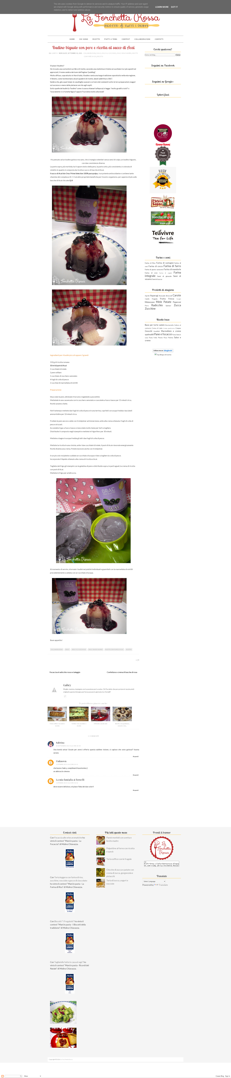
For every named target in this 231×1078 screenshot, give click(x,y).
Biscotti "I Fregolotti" (64, 921)
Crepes (178, 328)
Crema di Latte (157, 328)
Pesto (160, 338)
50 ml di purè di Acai (58, 365)
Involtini (157, 331)
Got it (174, 7)
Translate (163, 885)
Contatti (159, 39)
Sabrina (60, 742)
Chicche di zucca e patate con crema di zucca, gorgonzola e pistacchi (120, 873)
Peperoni (177, 302)
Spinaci (168, 306)
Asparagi (154, 295)
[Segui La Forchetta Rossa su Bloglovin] (163, 352)
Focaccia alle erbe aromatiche (68, 837)
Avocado (162, 296)
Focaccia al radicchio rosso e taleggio (65, 672)
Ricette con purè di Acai (114, 649)
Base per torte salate (155, 325)
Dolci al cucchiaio (109, 53)
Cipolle (147, 299)
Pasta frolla (153, 338)
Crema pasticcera (169, 328)
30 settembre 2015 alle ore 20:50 (68, 746)
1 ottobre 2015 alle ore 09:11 (67, 764)
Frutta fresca (167, 298)
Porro (147, 306)
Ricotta (100, 56)
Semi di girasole (164, 276)
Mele (159, 301)
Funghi (179, 299)
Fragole (154, 299)
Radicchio (157, 305)
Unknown (61, 761)
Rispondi (135, 756)
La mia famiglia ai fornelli (70, 779)
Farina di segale (165, 273)
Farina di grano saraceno (154, 269)
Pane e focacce (163, 334)
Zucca (177, 305)
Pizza (165, 338)
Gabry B (55, 53)
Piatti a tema (110, 39)
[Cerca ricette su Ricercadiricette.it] (163, 355)
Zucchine (150, 308)
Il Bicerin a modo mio (100, 724)
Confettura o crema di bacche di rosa (122, 672)
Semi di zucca (157, 279)
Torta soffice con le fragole (119, 859)
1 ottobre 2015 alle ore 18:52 (67, 783)
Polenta (170, 338)
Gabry (67, 685)
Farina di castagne (164, 263)
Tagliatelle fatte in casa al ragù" (68, 962)
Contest (126, 39)
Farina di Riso (150, 263)
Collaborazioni (142, 39)
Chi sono (83, 39)
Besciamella (169, 325)
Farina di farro (172, 266)
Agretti (147, 296)
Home (72, 39)
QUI (71, 180)
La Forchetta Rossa (66, 1059)
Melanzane (150, 302)
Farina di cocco (156, 266)
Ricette (96, 39)
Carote (177, 295)
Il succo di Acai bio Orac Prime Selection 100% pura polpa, (74, 173)
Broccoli (169, 296)
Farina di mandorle (172, 269)
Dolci (98, 53)
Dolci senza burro (124, 53)
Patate (167, 301)
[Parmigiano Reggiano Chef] (163, 142)
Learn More (162, 7)
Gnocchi (148, 331)
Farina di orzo (151, 273)
